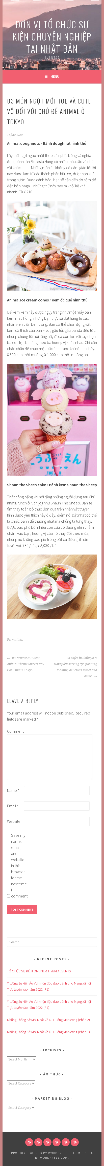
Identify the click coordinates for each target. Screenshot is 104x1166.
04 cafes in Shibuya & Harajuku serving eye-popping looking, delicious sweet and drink (75, 667)
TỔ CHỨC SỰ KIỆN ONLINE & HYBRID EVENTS (39, 971)
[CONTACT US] (57, 1142)
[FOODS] (66, 1142)
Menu (54, 76)
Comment (15, 731)
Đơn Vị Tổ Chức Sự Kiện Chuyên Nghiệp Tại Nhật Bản (52, 36)
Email (13, 805)
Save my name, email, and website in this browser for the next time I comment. (19, 865)
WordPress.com (54, 1157)
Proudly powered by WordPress (39, 1153)
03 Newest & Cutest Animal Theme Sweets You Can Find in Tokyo (25, 664)
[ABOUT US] (38, 1142)
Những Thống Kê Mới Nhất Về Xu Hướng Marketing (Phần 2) (48, 1019)
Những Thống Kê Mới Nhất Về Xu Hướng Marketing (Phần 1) (48, 1032)
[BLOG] (47, 1142)
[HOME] (29, 1142)
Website (13, 821)
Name (13, 790)
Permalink (14, 639)
